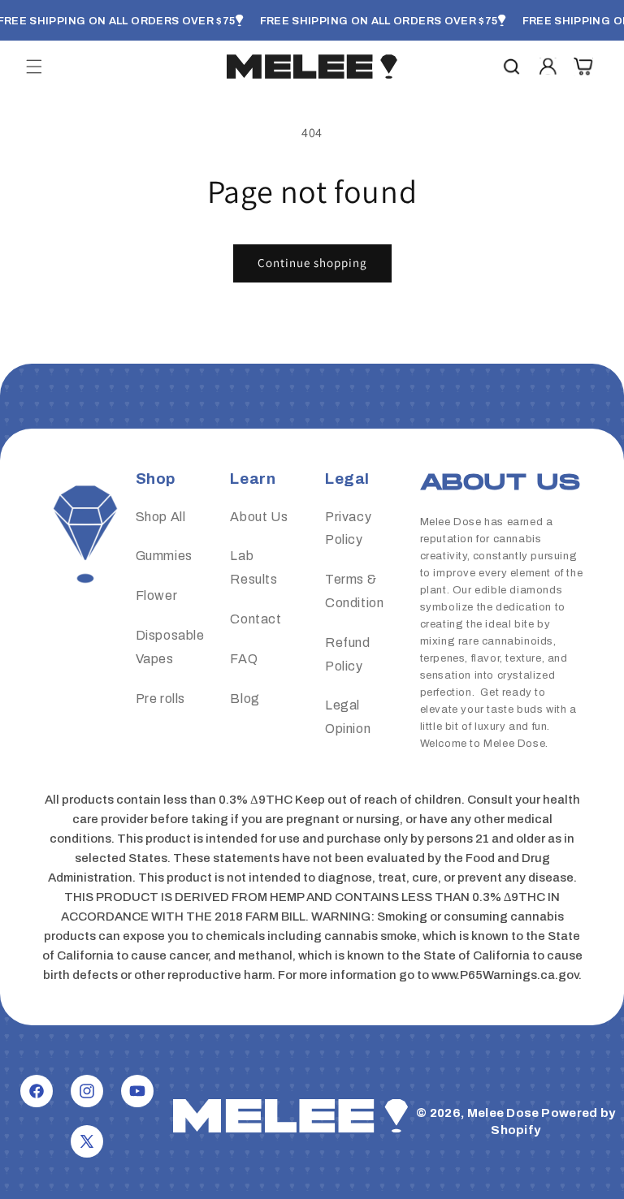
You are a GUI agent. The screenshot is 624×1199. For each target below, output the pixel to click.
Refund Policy (347, 654)
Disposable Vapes (170, 647)
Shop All (161, 517)
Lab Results (253, 567)
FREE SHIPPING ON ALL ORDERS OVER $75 (379, 21)
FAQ (244, 659)
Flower (157, 595)
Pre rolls (160, 698)
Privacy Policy (348, 528)
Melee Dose (503, 1112)
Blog (244, 698)
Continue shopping (312, 262)
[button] (34, 66)
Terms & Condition (354, 591)
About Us (259, 517)
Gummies (164, 556)
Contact (255, 619)
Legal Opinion (347, 716)
